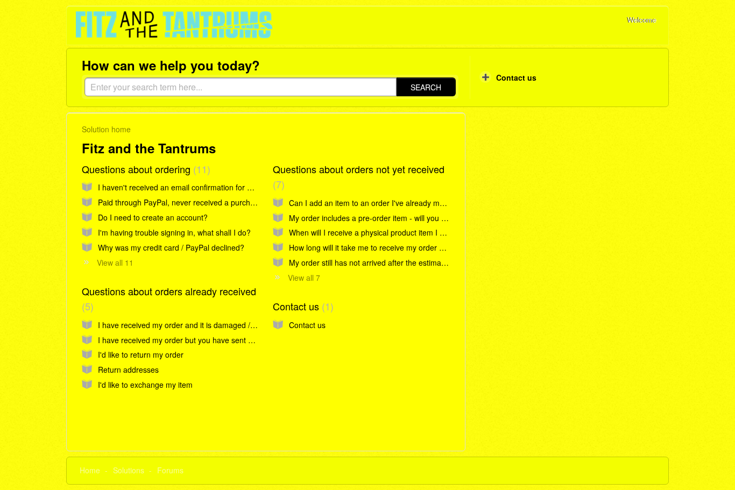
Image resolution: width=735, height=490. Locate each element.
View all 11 (115, 262)
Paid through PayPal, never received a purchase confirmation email (212, 202)
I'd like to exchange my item (145, 384)
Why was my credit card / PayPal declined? (171, 247)
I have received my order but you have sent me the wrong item (205, 340)
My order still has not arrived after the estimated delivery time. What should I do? (426, 262)
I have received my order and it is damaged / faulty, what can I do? (211, 324)
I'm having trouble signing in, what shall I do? (174, 232)
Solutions (128, 470)
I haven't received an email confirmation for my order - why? (200, 187)
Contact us (301, 306)
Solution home (106, 129)
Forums (170, 470)
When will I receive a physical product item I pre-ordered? (387, 232)
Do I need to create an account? (153, 217)
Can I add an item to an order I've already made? (373, 202)
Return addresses (128, 369)
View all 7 (304, 277)
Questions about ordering (144, 169)
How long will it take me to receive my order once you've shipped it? (404, 247)
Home (90, 470)
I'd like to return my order (140, 354)
